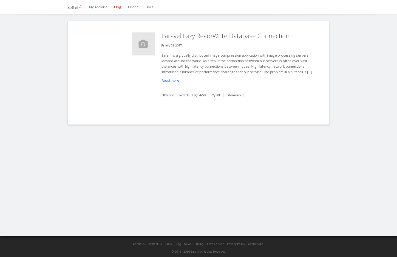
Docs (149, 7)
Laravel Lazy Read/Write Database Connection (225, 36)
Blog (117, 7)
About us (139, 244)
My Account (98, 7)
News (188, 244)
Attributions (255, 244)
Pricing (133, 7)
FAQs (168, 244)
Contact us (155, 244)
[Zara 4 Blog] (74, 7)
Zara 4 (194, 251)
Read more (170, 80)
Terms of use (215, 244)
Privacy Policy (236, 244)
